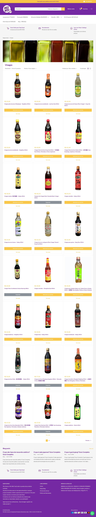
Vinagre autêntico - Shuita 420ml (72, 425)
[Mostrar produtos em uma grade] (88, 68)
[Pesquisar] (63, 9)
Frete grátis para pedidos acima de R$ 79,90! (48, 1)
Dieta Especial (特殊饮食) (9, 21)
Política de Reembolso (45, 493)
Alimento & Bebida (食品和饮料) (39, 17)
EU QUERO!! (89, 1)
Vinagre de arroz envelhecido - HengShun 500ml (16, 150)
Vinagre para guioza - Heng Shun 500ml (74, 242)
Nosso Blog (43, 488)
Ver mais (18, 113)
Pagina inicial (5, 37)
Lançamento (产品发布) (9, 17)
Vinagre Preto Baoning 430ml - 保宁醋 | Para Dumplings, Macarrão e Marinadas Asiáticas (47, 426)
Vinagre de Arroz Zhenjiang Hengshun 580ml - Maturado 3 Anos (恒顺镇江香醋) (47, 380)
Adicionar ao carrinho (18, 110)
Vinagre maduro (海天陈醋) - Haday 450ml (14, 196)
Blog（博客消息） (22, 21)
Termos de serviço (44, 491)
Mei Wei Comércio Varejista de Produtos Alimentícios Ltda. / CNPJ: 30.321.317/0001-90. (22, 512)
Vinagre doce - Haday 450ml (41, 334)
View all (91, 448)
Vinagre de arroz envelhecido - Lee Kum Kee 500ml (46, 104)
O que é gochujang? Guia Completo (77, 452)
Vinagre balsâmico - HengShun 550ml (13, 334)
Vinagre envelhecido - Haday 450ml (73, 334)
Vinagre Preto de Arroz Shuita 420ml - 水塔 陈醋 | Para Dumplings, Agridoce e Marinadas (77, 150)
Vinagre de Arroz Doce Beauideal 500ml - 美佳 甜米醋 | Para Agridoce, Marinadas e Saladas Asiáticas (17, 426)
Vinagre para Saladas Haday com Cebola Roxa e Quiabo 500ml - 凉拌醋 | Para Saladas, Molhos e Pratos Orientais (78, 289)
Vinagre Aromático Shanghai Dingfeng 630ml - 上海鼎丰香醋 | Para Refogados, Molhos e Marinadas (77, 380)
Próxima (87, 440)
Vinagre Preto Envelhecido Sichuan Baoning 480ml (16, 288)
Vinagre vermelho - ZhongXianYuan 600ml (44, 288)
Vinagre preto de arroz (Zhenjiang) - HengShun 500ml (17, 104)
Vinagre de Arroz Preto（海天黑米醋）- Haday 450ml (17, 379)
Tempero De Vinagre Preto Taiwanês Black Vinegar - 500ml (46, 197)
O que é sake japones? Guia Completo (47, 452)
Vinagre (11, 37)
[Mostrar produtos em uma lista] (90, 68)
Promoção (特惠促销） (23, 17)
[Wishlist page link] (91, 9)
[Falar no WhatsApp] (92, 513)
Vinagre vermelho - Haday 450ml (72, 196)
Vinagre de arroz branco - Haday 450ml (13, 242)
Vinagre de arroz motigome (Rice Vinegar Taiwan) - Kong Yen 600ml (46, 243)
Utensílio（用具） (55, 17)
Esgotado (48, 202)
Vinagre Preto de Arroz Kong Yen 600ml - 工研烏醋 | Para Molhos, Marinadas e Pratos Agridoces (46, 150)
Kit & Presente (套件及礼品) (71, 17)
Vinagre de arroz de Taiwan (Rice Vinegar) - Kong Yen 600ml (77, 104)
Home (41, 486)
